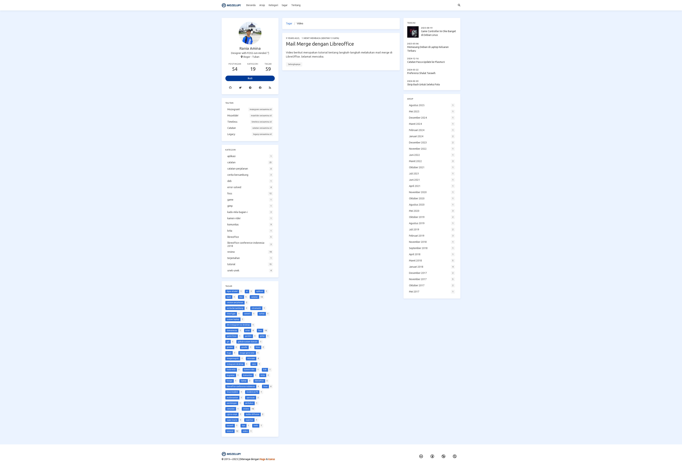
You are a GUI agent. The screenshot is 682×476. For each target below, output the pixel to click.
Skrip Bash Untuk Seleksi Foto (423, 84)
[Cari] (459, 5)
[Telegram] (250, 88)
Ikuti (250, 78)
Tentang (296, 5)
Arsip (262, 5)
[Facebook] (260, 88)
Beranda (251, 5)
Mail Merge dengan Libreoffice (320, 43)
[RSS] (270, 88)
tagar (285, 5)
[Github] (230, 88)
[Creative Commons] (421, 456)
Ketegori (273, 5)
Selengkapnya (294, 64)
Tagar (289, 23)
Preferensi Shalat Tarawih (421, 73)
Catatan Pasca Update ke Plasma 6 (426, 62)
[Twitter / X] (240, 88)
